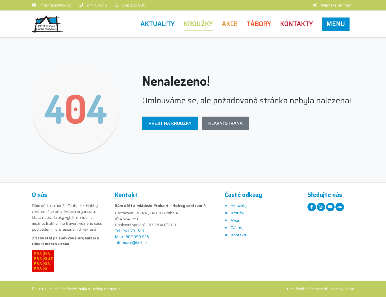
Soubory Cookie (341, 288)
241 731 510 (97, 5)
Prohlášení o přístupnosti (307, 288)
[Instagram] (321, 207)
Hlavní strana (225, 123)
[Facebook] (311, 207)
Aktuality (238, 205)
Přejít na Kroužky (170, 123)
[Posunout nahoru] (373, 284)
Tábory (237, 227)
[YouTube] (330, 207)
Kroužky (238, 213)
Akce (235, 220)
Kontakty (239, 235)
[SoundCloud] (339, 207)
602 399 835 (133, 5)
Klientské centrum (336, 5)
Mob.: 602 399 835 (132, 237)
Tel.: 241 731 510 (129, 231)
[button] (335, 24)
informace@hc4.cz (55, 5)
